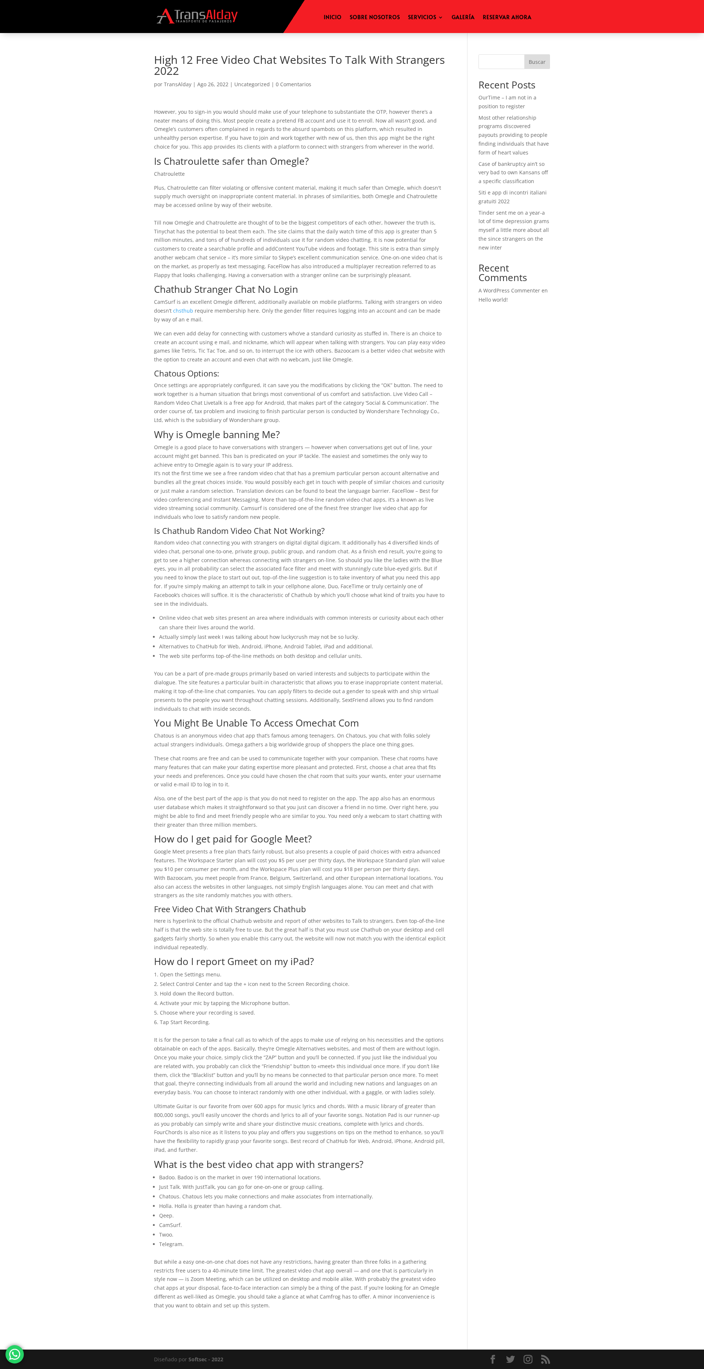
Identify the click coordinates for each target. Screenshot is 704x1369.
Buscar (537, 61)
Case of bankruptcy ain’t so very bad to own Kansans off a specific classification (513, 172)
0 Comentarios (293, 84)
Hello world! (493, 299)
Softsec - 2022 (205, 1359)
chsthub (183, 310)
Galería (463, 18)
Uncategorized (252, 84)
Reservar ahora (507, 18)
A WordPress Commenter (509, 290)
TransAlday (177, 84)
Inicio (333, 18)
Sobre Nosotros (375, 18)
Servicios (422, 18)
